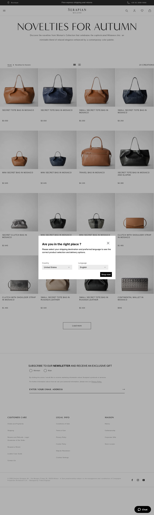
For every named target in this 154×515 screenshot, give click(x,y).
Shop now (106, 274)
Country (45, 263)
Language (82, 263)
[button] (108, 243)
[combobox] (50, 267)
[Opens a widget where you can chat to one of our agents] (142, 510)
